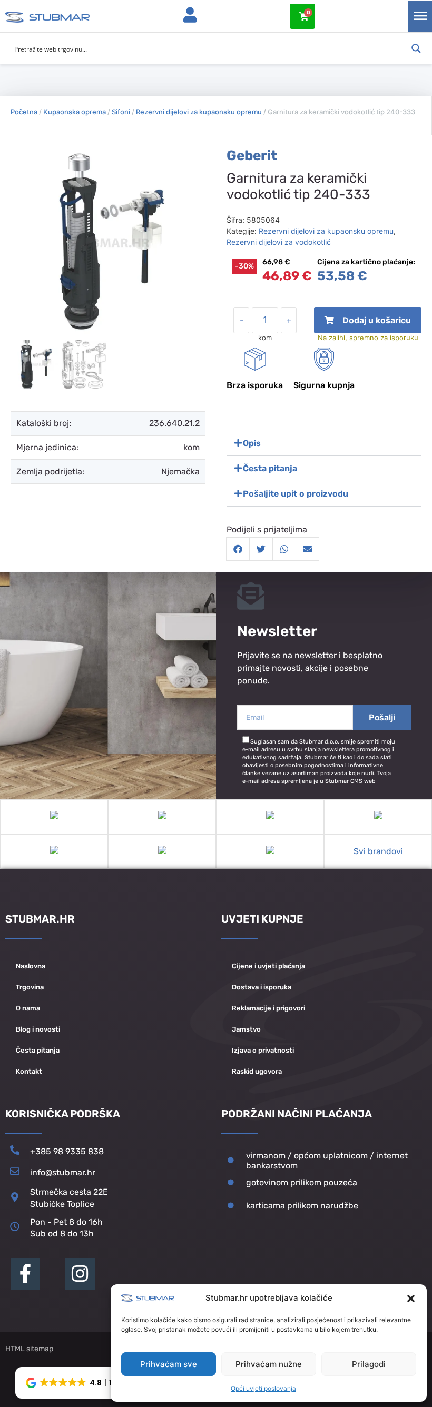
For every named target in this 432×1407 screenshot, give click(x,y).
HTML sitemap (29, 1348)
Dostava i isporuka (261, 987)
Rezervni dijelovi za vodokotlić (279, 241)
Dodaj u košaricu (368, 324)
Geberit (252, 155)
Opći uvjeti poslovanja (263, 1388)
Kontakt (29, 1071)
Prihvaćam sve (168, 1364)
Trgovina (30, 987)
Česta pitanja (270, 468)
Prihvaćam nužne (268, 1364)
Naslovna (30, 966)
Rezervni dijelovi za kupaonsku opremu (199, 111)
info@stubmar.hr (62, 1172)
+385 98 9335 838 (67, 1151)
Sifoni (121, 111)
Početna (24, 111)
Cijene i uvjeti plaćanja (268, 966)
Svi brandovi (378, 851)
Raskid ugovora (257, 1071)
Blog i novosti (38, 1029)
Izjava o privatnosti (263, 1050)
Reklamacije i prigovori (268, 1008)
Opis (252, 443)
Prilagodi (369, 1364)
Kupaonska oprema (74, 111)
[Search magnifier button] (416, 48)
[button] (411, 1298)
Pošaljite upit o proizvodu (295, 494)
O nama (28, 1008)
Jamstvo (246, 1029)
